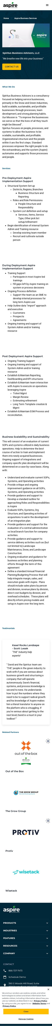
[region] (26, 1005)
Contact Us (11, 66)
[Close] (48, 989)
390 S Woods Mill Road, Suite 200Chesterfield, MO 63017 (24, 985)
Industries (10, 930)
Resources (10, 946)
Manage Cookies (26, 1019)
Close (26, 1011)
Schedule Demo (17, 977)
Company (9, 953)
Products (9, 923)
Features (9, 938)
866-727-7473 (15, 971)
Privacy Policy (40, 1001)
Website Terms (39, 1003)
